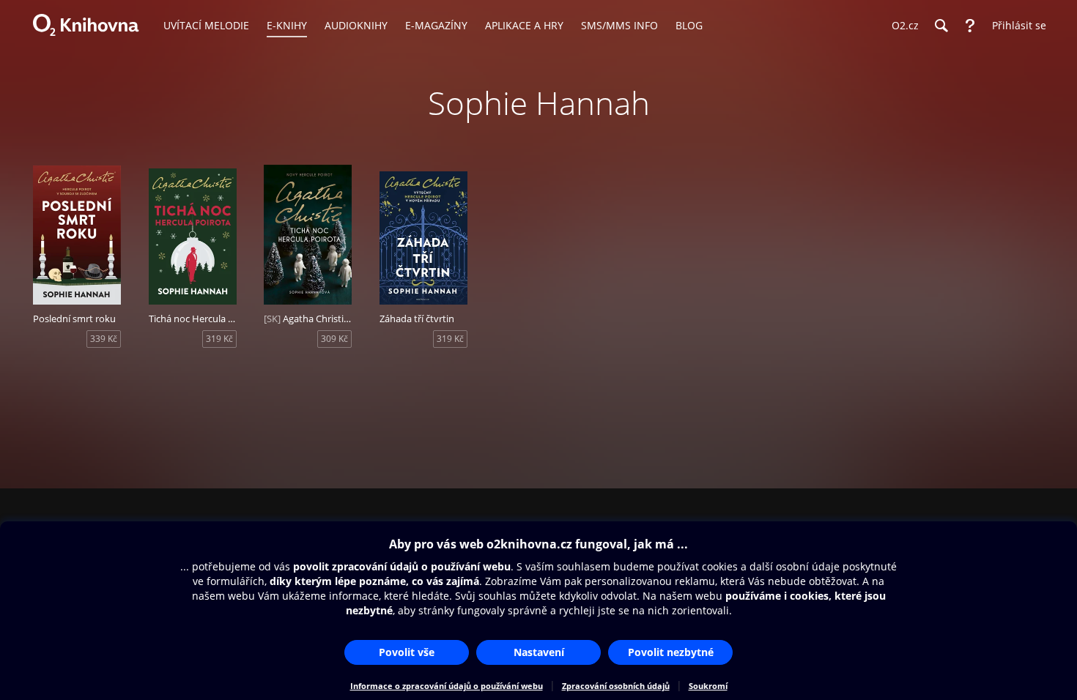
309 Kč (334, 338)
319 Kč (219, 338)
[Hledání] (940, 25)
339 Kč (103, 338)
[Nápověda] (970, 25)
